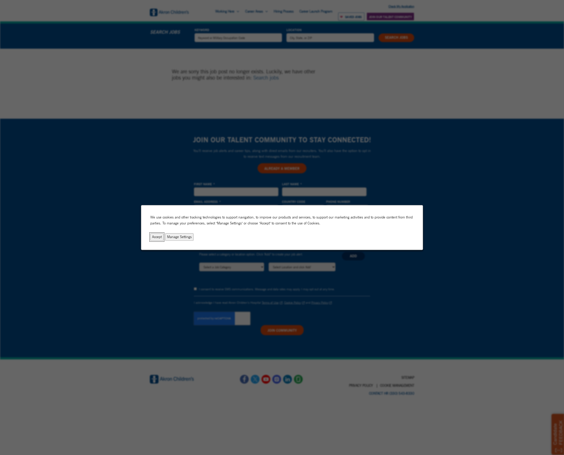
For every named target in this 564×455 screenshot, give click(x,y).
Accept (157, 237)
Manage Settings (179, 237)
